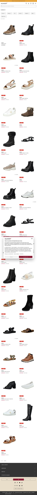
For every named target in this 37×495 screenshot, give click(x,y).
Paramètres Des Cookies (27, 492)
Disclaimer (33, 492)
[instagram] (15, 483)
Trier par (3, 13)
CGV (13, 492)
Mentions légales (5, 492)
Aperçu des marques (8, 493)
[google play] (22, 486)
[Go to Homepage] (4, 3)
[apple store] (20, 486)
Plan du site (10, 492)
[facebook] (17, 483)
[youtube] (20, 483)
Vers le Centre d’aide (18, 488)
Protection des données (18, 492)
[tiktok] (22, 483)
